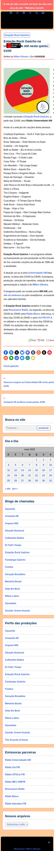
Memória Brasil (13, 581)
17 (50, 470)
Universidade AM (37, 273)
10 (50, 465)
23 (43, 475)
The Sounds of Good (16, 739)
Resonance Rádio (18, 310)
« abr (8, 488)
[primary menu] (48, 45)
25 (8, 480)
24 (50, 475)
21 (29, 475)
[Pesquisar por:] (21, 427)
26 (15, 480)
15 (36, 470)
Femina (9, 567)
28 (29, 480)
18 (8, 475)
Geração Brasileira (15, 574)
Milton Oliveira (40, 284)
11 (8, 470)
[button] (6, 352)
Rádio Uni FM (12, 767)
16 (43, 470)
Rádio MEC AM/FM (15, 781)
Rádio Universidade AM (18, 760)
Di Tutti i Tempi (13, 545)
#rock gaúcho (11, 366)
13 (22, 470)
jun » (15, 488)
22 (36, 475)
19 (15, 475)
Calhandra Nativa (14, 538)
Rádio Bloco (33, 314)
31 (50, 480)
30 (43, 480)
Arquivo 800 (11, 523)
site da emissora (12, 295)
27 (22, 480)
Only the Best (12, 589)
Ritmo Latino (12, 596)
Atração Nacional (14, 530)
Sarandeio (10, 603)
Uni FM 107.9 (45, 317)
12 (15, 470)
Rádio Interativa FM (15, 803)
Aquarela (10, 509)
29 (36, 480)
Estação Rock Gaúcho (36, 116)
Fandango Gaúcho (15, 559)
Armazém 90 (12, 516)
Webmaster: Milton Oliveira (27, 849)
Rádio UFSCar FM (15, 774)
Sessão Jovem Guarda (17, 610)
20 (22, 475)
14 (29, 470)
